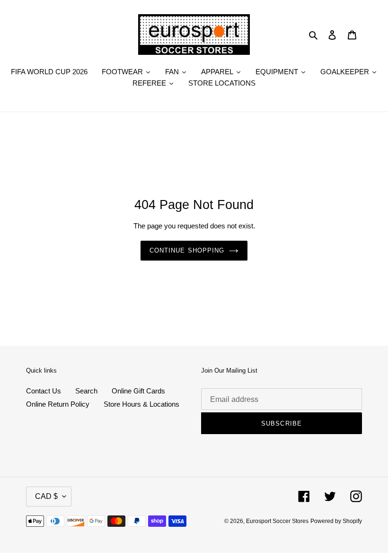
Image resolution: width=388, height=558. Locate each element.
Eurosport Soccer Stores (277, 521)
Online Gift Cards (138, 391)
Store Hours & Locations (141, 404)
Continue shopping (187, 250)
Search (86, 391)
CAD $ (46, 496)
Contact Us (43, 391)
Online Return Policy (57, 404)
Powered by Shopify (336, 521)
